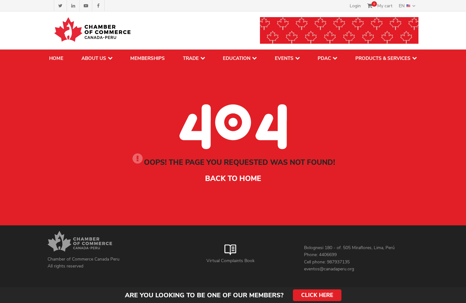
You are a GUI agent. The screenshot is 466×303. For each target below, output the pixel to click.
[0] (369, 6)
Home (56, 58)
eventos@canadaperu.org (329, 269)
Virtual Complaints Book (230, 261)
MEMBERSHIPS (147, 58)
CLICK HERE (317, 295)
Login (355, 6)
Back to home (233, 179)
